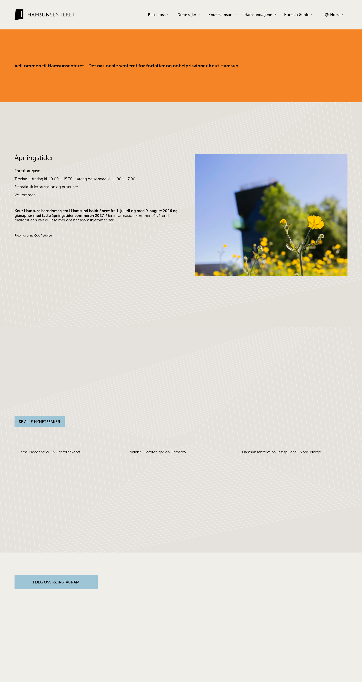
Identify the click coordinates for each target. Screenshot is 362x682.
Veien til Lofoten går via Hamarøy (158, 452)
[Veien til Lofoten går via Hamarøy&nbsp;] (182, 445)
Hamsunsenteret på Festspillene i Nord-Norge (281, 452)
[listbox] (336, 14)
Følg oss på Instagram (56, 582)
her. (111, 220)
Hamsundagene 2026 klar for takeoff (49, 452)
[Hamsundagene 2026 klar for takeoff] (70, 445)
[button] (341, 439)
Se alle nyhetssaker (39, 422)
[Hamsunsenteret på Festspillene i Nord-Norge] (294, 445)
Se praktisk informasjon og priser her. (47, 187)
